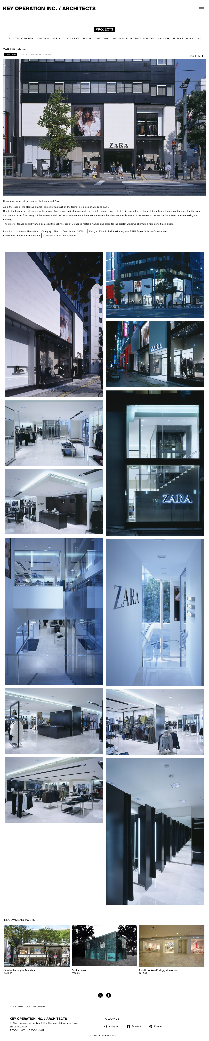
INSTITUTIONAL (102, 38)
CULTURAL (87, 38)
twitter (100, 995)
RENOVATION (149, 38)
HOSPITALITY (58, 38)
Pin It (193, 56)
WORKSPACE (73, 38)
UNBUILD (190, 38)
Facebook (136, 1026)
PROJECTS (23, 1006)
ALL (199, 38)
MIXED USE (135, 38)
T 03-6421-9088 (17, 1030)
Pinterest (158, 1026)
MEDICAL (123, 38)
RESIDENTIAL (27, 38)
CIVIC (114, 38)
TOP (12, 1006)
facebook (108, 995)
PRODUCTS (178, 38)
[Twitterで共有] (199, 56)
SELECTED (13, 38)
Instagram (114, 1026)
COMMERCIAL (43, 38)
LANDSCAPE (164, 38)
